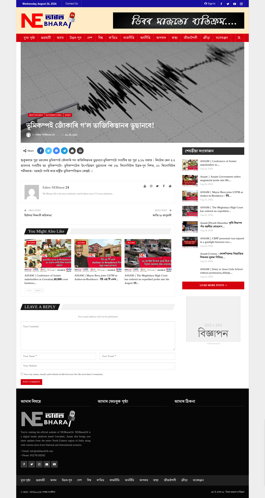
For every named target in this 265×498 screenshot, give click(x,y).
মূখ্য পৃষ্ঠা (29, 37)
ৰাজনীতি (128, 37)
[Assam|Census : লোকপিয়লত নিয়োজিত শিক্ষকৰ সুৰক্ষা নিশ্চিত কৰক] (190, 258)
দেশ (89, 37)
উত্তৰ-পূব (75, 37)
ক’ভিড (113, 37)
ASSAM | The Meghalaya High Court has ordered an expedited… (221, 209)
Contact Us (71, 3)
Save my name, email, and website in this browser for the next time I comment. (63, 374)
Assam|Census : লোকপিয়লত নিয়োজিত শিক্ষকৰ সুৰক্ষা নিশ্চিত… (221, 255)
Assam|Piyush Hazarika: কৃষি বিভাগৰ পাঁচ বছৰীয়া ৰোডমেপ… (221, 224)
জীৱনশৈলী (190, 37)
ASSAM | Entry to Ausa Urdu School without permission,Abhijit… (221, 271)
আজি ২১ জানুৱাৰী (162, 215)
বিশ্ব (100, 37)
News (68, 115)
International (54, 115)
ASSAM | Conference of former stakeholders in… (218, 163)
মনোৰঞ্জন (222, 37)
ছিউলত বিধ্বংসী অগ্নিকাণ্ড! (38, 215)
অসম (60, 37)
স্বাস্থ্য (175, 37)
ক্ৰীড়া (206, 37)
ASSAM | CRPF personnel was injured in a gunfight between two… (222, 240)
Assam (31, 243)
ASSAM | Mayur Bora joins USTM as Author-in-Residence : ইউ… (221, 194)
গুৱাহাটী (46, 37)
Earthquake (36, 115)
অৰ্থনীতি (145, 37)
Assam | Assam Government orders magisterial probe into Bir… (220, 178)
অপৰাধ (161, 37)
